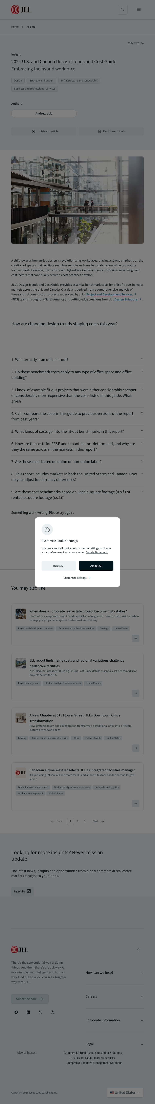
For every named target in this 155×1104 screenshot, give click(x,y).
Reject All (58, 566)
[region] (77, 552)
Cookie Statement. (97, 552)
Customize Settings (77, 577)
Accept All (96, 566)
